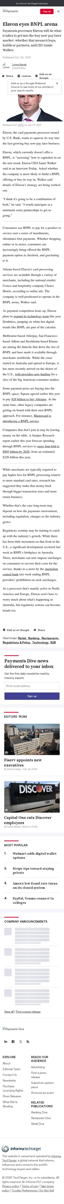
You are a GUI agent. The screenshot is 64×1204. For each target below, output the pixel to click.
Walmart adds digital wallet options (35, 855)
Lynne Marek (19, 64)
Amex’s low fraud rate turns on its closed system (35, 885)
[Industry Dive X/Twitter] (20, 1041)
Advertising (38, 1067)
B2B (53, 642)
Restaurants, (50, 638)
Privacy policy (10, 1186)
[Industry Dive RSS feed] (28, 1041)
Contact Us (10, 1075)
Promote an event (42, 1093)
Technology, (41, 642)
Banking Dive (39, 1112)
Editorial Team (11, 1069)
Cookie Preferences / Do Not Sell (33, 1190)
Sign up (47, 11)
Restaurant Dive (41, 1118)
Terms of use (30, 1186)
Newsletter (9, 1080)
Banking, (34, 638)
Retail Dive (37, 1124)
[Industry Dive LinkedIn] (5, 1041)
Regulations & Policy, (17, 642)
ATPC (21, 125)
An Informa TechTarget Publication (32, 3)
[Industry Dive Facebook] (13, 1041)
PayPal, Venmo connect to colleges (33, 900)
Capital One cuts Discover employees (28, 820)
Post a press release (28, 1011)
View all (9, 1011)
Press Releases (12, 1096)
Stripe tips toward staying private (33, 870)
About (6, 1063)
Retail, (23, 638)
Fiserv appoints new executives (23, 762)
